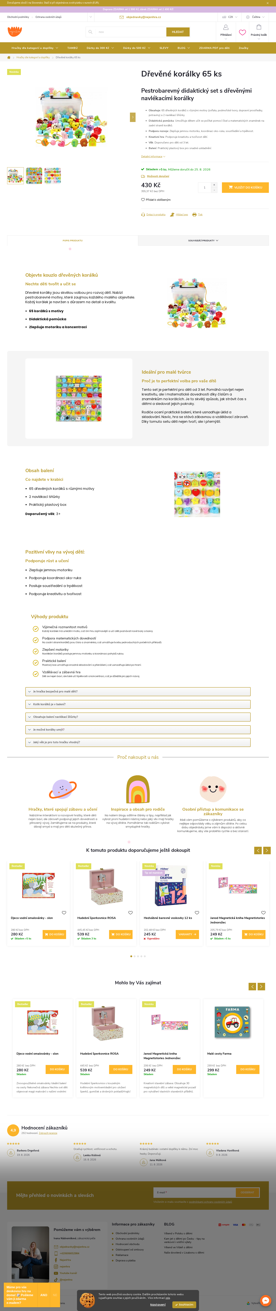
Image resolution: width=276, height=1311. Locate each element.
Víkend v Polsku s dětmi (178, 1233)
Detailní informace (151, 156)
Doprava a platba (125, 1260)
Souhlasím (186, 1304)
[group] (43, 1048)
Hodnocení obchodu (128, 1244)
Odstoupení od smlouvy (130, 1249)
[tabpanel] (38, 905)
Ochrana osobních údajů (48, 17)
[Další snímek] (133, 117)
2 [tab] (135, 956)
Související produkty (201, 240)
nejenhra (65, 1266)
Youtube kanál (68, 1273)
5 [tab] (145, 956)
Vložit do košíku (248, 188)
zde (168, 1298)
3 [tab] (138, 956)
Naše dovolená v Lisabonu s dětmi (184, 1252)
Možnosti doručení (158, 176)
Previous (258, 850)
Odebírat (247, 1192)
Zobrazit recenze (48, 1133)
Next (267, 850)
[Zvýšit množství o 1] (214, 185)
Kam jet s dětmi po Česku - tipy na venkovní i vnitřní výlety (184, 1240)
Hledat (178, 32)
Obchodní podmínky (18, 17)
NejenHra (65, 1260)
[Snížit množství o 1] (214, 190)
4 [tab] (141, 956)
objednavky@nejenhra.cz (74, 1247)
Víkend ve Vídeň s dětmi (178, 1247)
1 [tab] (131, 956)
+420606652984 (69, 1253)
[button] (265, 1300)
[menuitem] (35, 48)
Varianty (185, 934)
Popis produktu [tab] (73, 240)
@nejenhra (66, 1279)
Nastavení (158, 1305)
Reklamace (122, 1255)
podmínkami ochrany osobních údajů (210, 1202)
